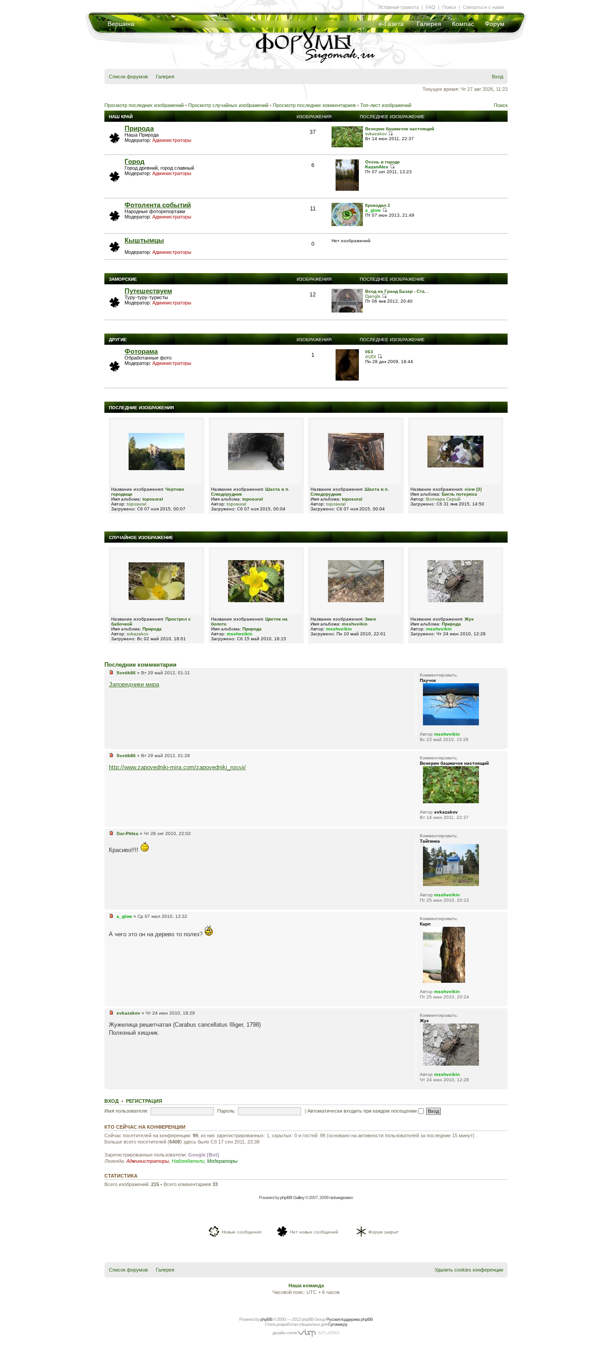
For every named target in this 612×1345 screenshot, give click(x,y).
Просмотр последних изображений (144, 105)
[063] (347, 379)
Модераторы (222, 1161)
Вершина (121, 23)
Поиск (449, 7)
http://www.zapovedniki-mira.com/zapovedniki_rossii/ (177, 767)
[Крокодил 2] (347, 224)
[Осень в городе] (347, 189)
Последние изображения (141, 407)
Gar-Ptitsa (127, 833)
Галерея (429, 23)
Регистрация (144, 1101)
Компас (463, 23)
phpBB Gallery (292, 1197)
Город (135, 161)
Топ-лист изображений (385, 105)
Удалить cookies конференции (469, 1269)
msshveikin (239, 633)
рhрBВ (266, 1319)
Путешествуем (148, 291)
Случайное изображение (141, 537)
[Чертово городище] (157, 468)
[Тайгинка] (451, 884)
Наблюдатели (188, 1161)
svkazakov (376, 133)
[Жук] (455, 600)
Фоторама (141, 351)
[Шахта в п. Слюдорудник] (256, 468)
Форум (494, 23)
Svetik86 (126, 672)
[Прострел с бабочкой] (157, 598)
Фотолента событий (158, 205)
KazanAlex (376, 166)
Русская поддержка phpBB (349, 1319)
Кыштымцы (144, 240)
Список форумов (128, 76)
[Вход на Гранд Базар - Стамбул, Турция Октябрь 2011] (347, 310)
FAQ (430, 7)
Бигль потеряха (459, 494)
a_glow (373, 210)
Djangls (372, 296)
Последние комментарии (140, 664)
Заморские (123, 279)
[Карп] (444, 981)
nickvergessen (341, 1197)
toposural (152, 499)
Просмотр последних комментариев (314, 105)
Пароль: (226, 1111)
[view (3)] (455, 465)
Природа (139, 128)
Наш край (121, 116)
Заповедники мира (134, 684)
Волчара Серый (443, 499)
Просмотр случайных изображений (228, 105)
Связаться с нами (483, 7)
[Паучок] (451, 723)
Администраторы (171, 140)
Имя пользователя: (126, 1111)
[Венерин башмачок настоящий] (347, 145)
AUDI (370, 356)
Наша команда (306, 1285)
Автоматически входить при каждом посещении (362, 1111)
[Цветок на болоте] (256, 600)
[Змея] (356, 600)
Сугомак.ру (337, 1324)
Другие (118, 339)
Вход (497, 76)
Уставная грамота (398, 7)
